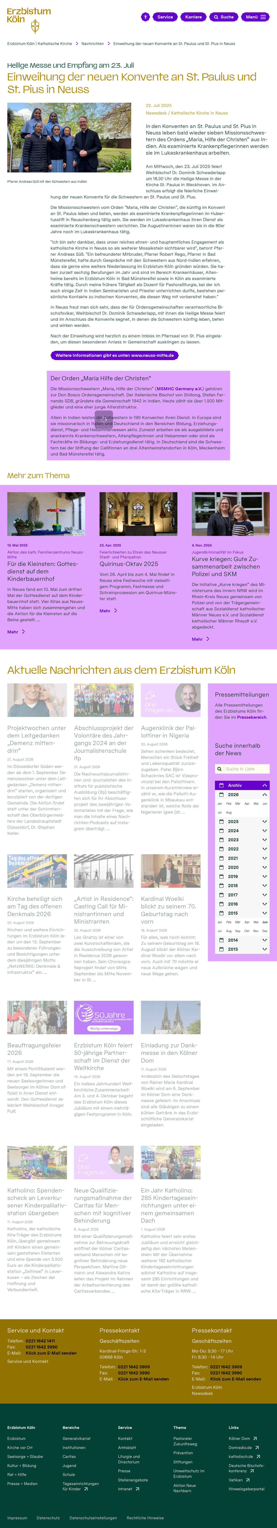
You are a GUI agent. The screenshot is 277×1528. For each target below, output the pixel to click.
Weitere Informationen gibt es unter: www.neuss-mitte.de (115, 355)
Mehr (12, 631)
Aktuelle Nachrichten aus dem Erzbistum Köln (121, 670)
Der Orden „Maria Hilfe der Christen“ (100, 378)
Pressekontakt (120, 1330)
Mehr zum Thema (38, 476)
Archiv (235, 785)
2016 (233, 904)
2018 (233, 885)
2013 (233, 949)
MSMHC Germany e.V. (179, 388)
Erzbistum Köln (21, 1427)
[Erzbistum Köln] (29, 20)
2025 (233, 821)
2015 (233, 913)
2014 (233, 940)
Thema (179, 1427)
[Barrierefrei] (145, 16)
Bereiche (71, 1427)
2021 (233, 858)
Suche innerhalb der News (237, 749)
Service (125, 1427)
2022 (233, 848)
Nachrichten (93, 43)
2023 (233, 839)
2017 (233, 894)
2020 (233, 867)
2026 (233, 794)
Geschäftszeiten (119, 1341)
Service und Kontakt (35, 1330)
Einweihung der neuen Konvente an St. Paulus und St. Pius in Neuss (174, 43)
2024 (233, 830)
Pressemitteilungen (242, 694)
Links (234, 1427)
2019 (233, 876)
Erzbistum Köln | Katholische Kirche (39, 43)
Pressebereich (251, 717)
